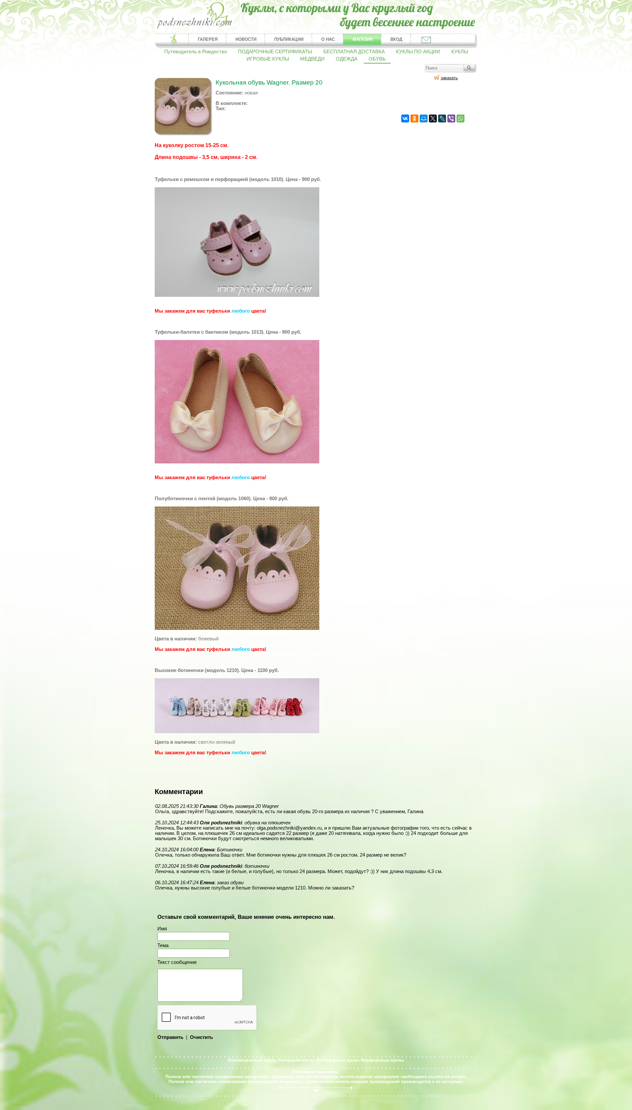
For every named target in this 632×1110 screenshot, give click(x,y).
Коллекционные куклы (252, 1060)
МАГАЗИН (363, 39)
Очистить (201, 1037)
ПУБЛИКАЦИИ (288, 39)
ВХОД (396, 39)
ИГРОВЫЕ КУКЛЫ (268, 59)
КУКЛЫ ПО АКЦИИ (418, 51)
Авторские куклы (296, 1060)
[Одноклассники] (414, 118)
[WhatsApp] (460, 118)
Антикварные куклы (337, 1060)
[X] (433, 118)
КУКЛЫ (459, 51)
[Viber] (451, 118)
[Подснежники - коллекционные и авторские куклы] (195, 28)
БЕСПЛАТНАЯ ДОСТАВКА (354, 51)
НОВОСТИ (245, 39)
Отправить (170, 1037)
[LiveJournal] (442, 118)
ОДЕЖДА (346, 59)
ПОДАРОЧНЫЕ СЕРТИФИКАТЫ (275, 51)
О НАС (328, 39)
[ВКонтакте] (405, 118)
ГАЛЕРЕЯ (208, 39)
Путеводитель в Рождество (195, 51)
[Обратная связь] (425, 40)
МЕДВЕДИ (312, 59)
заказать (449, 77)
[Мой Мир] (424, 118)
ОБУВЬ (377, 59)
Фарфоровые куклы (382, 1060)
